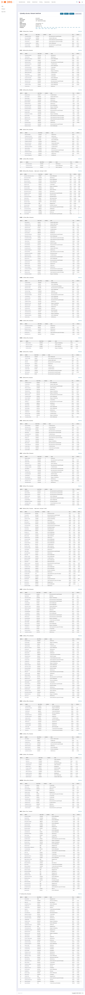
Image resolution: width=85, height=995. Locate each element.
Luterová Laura (27, 802)
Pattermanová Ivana (28, 260)
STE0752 (39, 82)
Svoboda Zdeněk (27, 571)
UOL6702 (38, 919)
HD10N (52, 28)
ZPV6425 (38, 668)
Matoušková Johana (28, 58)
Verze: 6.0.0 (20, 993)
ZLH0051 (40, 201)
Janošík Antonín (28, 723)
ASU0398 (40, 151)
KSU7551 (39, 260)
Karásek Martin (27, 611)
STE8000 (36, 566)
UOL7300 (38, 695)
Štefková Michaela (28, 72)
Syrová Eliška (27, 950)
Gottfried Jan (28, 769)
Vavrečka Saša (27, 838)
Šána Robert (27, 435)
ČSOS (82, 993)
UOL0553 (39, 122)
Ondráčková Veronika (28, 253)
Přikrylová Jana (27, 117)
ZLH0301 (39, 463)
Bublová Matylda (27, 862)
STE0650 (39, 105)
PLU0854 (39, 79)
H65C (46, 28)
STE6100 (39, 709)
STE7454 (39, 298)
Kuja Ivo (26, 909)
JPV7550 (38, 977)
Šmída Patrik (27, 854)
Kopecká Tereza (28, 46)
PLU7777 (39, 255)
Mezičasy (80, 31)
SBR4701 (40, 766)
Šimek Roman (27, 564)
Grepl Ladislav (27, 644)
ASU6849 (38, 642)
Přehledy (71, 13)
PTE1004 (41, 854)
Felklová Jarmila (28, 310)
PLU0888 (39, 63)
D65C (62, 27)
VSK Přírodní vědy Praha (54, 957)
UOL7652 (39, 267)
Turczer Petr (27, 515)
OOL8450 (39, 900)
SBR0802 (38, 403)
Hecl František (27, 492)
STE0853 (39, 77)
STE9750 (38, 955)
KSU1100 (36, 361)
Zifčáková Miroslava (28, 979)
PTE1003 (38, 797)
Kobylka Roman (27, 921)
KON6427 (38, 640)
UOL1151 (38, 806)
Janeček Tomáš (27, 861)
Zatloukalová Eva (28, 311)
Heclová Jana (27, 270)
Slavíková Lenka (28, 286)
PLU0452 (39, 144)
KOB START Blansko (53, 196)
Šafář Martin (27, 491)
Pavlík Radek (27, 642)
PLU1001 (36, 368)
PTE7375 (38, 914)
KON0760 (39, 69)
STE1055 (41, 819)
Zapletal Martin (27, 568)
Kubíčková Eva (27, 246)
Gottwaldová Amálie (28, 876)
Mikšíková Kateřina (28, 914)
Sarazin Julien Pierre (28, 938)
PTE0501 (37, 449)
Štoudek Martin (27, 477)
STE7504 (36, 522)
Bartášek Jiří (27, 625)
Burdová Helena (27, 101)
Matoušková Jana (28, 236)
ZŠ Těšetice (52, 334)
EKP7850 (39, 253)
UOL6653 (39, 306)
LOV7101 (38, 675)
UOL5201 (39, 723)
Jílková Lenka (27, 98)
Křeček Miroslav (27, 656)
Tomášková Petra (28, 416)
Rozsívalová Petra (28, 916)
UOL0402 (39, 482)
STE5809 (36, 547)
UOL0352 (40, 134)
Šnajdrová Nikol (27, 828)
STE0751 (39, 58)
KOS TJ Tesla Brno (55, 821)
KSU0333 (39, 465)
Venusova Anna (27, 830)
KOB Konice (53, 69)
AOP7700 (36, 516)
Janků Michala (27, 831)
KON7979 (38, 924)
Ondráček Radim (28, 513)
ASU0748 (38, 398)
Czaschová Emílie (27, 208)
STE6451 (38, 943)
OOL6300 (39, 680)
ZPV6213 (38, 656)
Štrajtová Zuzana (28, 329)
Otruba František (28, 429)
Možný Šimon (27, 957)
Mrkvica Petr (27, 535)
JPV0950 (41, 855)
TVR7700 (38, 909)
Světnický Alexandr (28, 680)
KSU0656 (39, 124)
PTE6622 (38, 681)
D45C (56, 27)
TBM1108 (41, 821)
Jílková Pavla (27, 57)
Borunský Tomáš (28, 606)
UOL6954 (38, 953)
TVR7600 (38, 620)
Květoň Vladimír (27, 683)
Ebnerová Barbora (28, 826)
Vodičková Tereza (28, 964)
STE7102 (38, 604)
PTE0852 (39, 60)
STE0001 (38, 922)
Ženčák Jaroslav (28, 608)
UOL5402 (39, 721)
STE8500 (36, 568)
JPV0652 (39, 117)
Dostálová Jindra (28, 874)
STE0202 (36, 534)
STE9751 (38, 904)
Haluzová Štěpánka (28, 155)
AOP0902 (36, 360)
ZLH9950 (40, 189)
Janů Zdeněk (26, 213)
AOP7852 (39, 248)
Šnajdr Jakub (27, 399)
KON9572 (40, 187)
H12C (68, 27)
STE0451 (39, 139)
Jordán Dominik (27, 807)
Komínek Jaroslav (28, 716)
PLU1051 (38, 802)
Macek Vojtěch (27, 398)
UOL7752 (39, 246)
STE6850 (39, 315)
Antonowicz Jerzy (28, 666)
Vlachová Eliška (27, 187)
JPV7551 (38, 960)
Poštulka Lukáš (27, 496)
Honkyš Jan (27, 580)
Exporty (66, 13)
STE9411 (36, 532)
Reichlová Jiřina (27, 287)
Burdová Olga (27, 972)
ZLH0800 (38, 387)
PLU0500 (37, 425)
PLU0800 (38, 411)
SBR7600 (38, 621)
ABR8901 (36, 578)
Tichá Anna (26, 879)
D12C (39, 27)
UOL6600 (39, 692)
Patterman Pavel (28, 676)
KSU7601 (38, 601)
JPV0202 (39, 497)
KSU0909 (36, 372)
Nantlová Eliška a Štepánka (29, 847)
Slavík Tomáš (27, 654)
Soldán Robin (27, 446)
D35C (53, 27)
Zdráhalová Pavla (28, 900)
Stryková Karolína (28, 124)
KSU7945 (36, 515)
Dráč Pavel (26, 910)
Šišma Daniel (27, 962)
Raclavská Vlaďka (27, 177)
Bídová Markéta (27, 134)
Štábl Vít (26, 361)
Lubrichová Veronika (28, 139)
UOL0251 (40, 191)
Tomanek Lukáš (27, 430)
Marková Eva (27, 258)
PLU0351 (39, 137)
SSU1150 (41, 879)
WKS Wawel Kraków (53, 198)
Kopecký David (27, 537)
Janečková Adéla (28, 144)
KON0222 (39, 905)
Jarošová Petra (27, 282)
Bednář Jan (27, 721)
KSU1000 (38, 807)
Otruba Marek (27, 645)
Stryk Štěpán (27, 468)
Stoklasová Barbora (27, 182)
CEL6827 (38, 661)
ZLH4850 (41, 346)
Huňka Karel (27, 609)
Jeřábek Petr (27, 919)
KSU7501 (38, 616)
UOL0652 (39, 100)
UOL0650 (39, 112)
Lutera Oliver (27, 368)
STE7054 (40, 181)
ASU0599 (39, 106)
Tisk (61, 13)
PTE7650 (38, 931)
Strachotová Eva (28, 313)
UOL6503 (37, 564)
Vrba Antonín (27, 785)
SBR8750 (40, 208)
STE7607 (36, 542)
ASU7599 (38, 928)
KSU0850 (39, 81)
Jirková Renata (27, 243)
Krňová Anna (27, 41)
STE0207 (36, 539)
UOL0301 (39, 461)
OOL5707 (39, 706)
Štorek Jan (27, 437)
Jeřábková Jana (27, 953)
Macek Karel (27, 663)
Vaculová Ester (27, 82)
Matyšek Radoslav (28, 530)
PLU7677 (39, 227)
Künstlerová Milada (28, 330)
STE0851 (41, 857)
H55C (43, 28)
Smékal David (27, 575)
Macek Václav (27, 842)
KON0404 (39, 458)
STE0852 (39, 65)
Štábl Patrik (27, 432)
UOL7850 (38, 952)
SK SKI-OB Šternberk (52, 43)
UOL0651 (39, 103)
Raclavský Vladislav (28, 692)
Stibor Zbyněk (27, 620)
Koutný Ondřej (27, 358)
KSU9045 (40, 213)
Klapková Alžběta (28, 60)
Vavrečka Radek (28, 396)
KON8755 (38, 940)
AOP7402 (38, 606)
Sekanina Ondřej (28, 392)
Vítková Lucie (26, 184)
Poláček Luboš (27, 688)
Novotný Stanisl (28, 764)
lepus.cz (51, 675)
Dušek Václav (27, 628)
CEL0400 (39, 472)
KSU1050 (38, 800)
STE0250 (41, 165)
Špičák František (27, 558)
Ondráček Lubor (27, 867)
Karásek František (28, 466)
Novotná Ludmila (29, 346)
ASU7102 (38, 663)
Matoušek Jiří (27, 522)
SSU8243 (36, 527)
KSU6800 (39, 683)
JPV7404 (38, 671)
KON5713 (39, 716)
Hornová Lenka (26, 205)
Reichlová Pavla (27, 62)
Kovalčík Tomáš (27, 523)
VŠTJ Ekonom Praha (53, 253)
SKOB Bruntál (52, 120)
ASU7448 (38, 625)
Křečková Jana (26, 194)
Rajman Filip (27, 461)
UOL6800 (39, 959)
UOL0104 (39, 504)
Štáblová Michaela (28, 256)
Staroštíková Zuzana (28, 929)
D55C (59, 27)
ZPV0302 (39, 473)
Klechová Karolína (28, 143)
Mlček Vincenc (27, 394)
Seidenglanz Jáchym (28, 501)
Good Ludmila (27, 232)
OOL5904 (39, 713)
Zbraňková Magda (28, 284)
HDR (54, 28)
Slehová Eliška (27, 148)
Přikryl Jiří (26, 671)
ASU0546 (37, 441)
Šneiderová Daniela (28, 151)
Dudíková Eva (27, 332)
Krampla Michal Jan (28, 478)
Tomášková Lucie (28, 823)
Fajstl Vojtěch (27, 449)
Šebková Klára (26, 206)
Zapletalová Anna (28, 804)
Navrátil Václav (27, 640)
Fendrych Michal (27, 542)
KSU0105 (39, 491)
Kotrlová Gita (27, 316)
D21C (50, 27)
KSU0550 (39, 110)
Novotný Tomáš (27, 546)
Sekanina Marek (27, 840)
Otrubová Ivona (27, 227)
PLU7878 (38, 941)
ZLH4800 (40, 764)
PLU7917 (36, 544)
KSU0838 (38, 401)
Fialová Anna (27, 86)
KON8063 (39, 916)
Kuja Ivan (26, 730)
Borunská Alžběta (28, 38)
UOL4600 (40, 761)
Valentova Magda (27, 203)
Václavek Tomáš (27, 547)
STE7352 (39, 284)
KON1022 (38, 788)
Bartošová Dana (27, 931)
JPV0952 (37, 39)
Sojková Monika (27, 981)
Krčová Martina (27, 244)
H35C (37, 28)
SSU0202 (39, 501)
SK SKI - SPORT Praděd (54, 738)
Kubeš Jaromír (27, 718)
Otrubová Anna (27, 94)
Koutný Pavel (27, 659)
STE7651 (38, 972)
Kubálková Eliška (28, 84)
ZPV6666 (39, 282)
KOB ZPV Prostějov (53, 108)
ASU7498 (39, 303)
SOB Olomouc (51, 46)
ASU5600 (39, 707)
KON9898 (40, 212)
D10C (37, 27)
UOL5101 (38, 750)
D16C (45, 27)
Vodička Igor (27, 439)
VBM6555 (39, 225)
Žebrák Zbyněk (27, 675)
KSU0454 (40, 150)
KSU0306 (39, 468)
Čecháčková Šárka (28, 917)
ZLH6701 (38, 690)
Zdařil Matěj (27, 922)
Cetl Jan (26, 360)
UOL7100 (36, 520)
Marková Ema (26, 179)
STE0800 (38, 382)
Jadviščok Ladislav (28, 632)
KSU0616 (37, 435)
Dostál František (27, 585)
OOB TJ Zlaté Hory (59, 167)
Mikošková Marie (28, 125)
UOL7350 (38, 917)
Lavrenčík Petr (27, 947)
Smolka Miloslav (28, 749)
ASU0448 (39, 477)
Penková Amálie (27, 881)
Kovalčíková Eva (27, 248)
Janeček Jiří (27, 661)
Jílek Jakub (26, 551)
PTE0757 (39, 75)
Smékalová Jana (28, 952)
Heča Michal (27, 363)
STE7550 (39, 258)
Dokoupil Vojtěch (28, 668)
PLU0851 (39, 72)
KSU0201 (39, 492)
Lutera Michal (27, 934)
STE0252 (40, 179)
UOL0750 (39, 55)
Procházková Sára (28, 153)
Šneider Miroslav (28, 694)
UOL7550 (38, 964)
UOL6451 (39, 230)
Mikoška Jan (27, 406)
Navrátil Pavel (27, 415)
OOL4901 (38, 749)
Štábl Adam (27, 460)
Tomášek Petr (27, 613)
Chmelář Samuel (27, 886)
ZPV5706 (38, 685)
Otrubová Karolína (28, 63)
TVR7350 (39, 286)
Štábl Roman (27, 616)
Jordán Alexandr (28, 444)
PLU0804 (38, 413)
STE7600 (38, 623)
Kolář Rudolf (27, 578)
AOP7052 (39, 224)
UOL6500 (39, 649)
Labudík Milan (27, 728)
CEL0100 (39, 503)
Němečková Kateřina (28, 146)
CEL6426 (38, 657)
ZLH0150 (41, 167)
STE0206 (39, 499)
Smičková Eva (27, 308)
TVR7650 (41, 866)
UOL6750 (39, 301)
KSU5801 (38, 594)
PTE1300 (41, 835)
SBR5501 (38, 673)
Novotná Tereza (27, 201)
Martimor (51, 907)
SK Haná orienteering (51, 518)
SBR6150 (39, 327)
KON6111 (38, 644)
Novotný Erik (27, 463)
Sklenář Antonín (27, 747)
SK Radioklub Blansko (53, 912)
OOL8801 (36, 518)
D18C (48, 27)
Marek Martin (27, 890)
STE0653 (39, 101)
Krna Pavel (26, 697)
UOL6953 (39, 316)
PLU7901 (38, 630)
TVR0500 (37, 447)
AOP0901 (38, 384)
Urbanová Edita (27, 298)
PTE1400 (41, 852)
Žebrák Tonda (27, 888)
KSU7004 (37, 563)
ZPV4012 (40, 768)
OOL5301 (36, 570)
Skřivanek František (28, 821)
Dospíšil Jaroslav (29, 773)
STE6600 (38, 664)
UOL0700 (38, 389)
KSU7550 (39, 270)
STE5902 (38, 647)
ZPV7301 (38, 611)
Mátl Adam (27, 373)
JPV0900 (36, 370)
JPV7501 (38, 626)
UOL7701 (36, 552)
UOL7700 (38, 632)
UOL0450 (40, 141)
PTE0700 (38, 399)
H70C (49, 28)
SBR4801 (38, 740)
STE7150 (39, 304)
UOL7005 (38, 669)
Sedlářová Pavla (27, 224)
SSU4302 (40, 762)
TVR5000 (38, 742)
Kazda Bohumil (27, 912)
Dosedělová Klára (28, 904)
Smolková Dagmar (28, 943)
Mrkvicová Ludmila (29, 344)
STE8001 (38, 613)
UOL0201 (36, 585)
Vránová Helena (27, 267)
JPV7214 (38, 688)
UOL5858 (39, 325)
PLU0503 (37, 434)
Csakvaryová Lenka (27, 196)
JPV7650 (39, 237)
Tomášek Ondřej (27, 503)
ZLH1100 (38, 787)
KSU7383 (39, 299)
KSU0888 (39, 62)
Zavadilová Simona (27, 210)
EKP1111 (41, 867)
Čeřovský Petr (27, 936)
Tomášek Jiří (27, 657)
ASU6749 (38, 921)
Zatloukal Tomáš (28, 690)
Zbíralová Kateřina (28, 806)
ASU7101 (38, 694)
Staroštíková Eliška (28, 833)
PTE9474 (40, 184)
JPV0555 (39, 115)
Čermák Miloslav (29, 774)
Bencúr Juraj (27, 516)
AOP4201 (40, 776)
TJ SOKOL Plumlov (54, 63)
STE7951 (39, 236)
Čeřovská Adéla (27, 940)
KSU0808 (38, 386)
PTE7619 (38, 628)
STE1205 (41, 843)
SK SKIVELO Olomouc (53, 205)
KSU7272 (39, 244)
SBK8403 (36, 528)
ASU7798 (38, 933)
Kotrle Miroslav (27, 669)
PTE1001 (38, 785)
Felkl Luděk (27, 726)
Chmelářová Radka (28, 237)
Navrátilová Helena (28, 273)
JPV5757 (39, 332)
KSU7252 (39, 294)
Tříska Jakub (27, 835)
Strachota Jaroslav (28, 707)
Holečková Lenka (28, 301)
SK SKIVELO (52, 651)
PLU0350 (39, 146)
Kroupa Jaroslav (29, 768)
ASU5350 (41, 342)
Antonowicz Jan (27, 427)
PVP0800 (38, 957)
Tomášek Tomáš (27, 566)
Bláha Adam (27, 442)
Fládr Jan (26, 852)
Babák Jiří (27, 759)
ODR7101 (38, 596)
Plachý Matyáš (27, 793)
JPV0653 (39, 118)
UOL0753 (39, 57)
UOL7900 (37, 571)
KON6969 (39, 291)
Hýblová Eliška (27, 39)
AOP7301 (36, 523)
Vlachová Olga (27, 291)
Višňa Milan (27, 713)
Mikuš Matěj (27, 404)
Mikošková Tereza (28, 955)
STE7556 (39, 261)
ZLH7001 (36, 546)
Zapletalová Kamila (28, 924)
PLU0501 (37, 429)
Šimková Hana (27, 306)
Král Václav (27, 527)
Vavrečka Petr (27, 573)
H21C (79, 27)
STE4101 (40, 774)
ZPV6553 (39, 243)
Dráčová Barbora (28, 100)
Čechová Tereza (27, 869)
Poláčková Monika (28, 239)
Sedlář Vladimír (28, 776)
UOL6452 (39, 329)
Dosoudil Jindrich (28, 885)
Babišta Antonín (27, 494)
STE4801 (38, 747)
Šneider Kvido (27, 391)
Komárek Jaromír (28, 743)
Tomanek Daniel (27, 525)
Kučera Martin (27, 969)
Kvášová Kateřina (28, 790)
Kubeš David (27, 411)
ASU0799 (39, 70)
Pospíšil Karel (27, 742)
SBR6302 (38, 652)
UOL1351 (41, 878)
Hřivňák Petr (27, 367)
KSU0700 (38, 394)
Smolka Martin (27, 602)
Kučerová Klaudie (28, 77)
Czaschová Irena (28, 327)
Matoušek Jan (27, 356)
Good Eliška (27, 120)
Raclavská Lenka (29, 163)
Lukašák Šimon (27, 534)
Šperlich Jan (27, 470)
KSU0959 (37, 36)
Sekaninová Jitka (28, 926)
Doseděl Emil (27, 709)
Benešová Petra (27, 265)
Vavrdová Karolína (28, 67)
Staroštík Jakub (27, 799)
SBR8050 (39, 232)
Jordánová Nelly (28, 800)
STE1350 (41, 823)
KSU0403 (39, 470)
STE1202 (41, 849)
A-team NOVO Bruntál (51, 578)
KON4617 (38, 745)
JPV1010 (38, 793)
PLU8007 (36, 530)
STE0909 (36, 356)
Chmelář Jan (27, 626)
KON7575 (39, 265)
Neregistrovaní (52, 203)
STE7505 (36, 540)
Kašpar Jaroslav (27, 563)
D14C (42, 27)
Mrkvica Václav (27, 387)
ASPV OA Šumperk (54, 292)
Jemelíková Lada (28, 225)
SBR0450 (40, 155)
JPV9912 (36, 580)
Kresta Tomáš (27, 792)
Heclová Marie (27, 150)
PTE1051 (38, 795)
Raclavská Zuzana (27, 191)
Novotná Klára (26, 199)
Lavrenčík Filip (27, 948)
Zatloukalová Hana (29, 167)
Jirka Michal (27, 528)
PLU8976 (40, 182)
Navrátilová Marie (28, 106)
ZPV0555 (39, 108)
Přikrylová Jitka (27, 272)
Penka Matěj (27, 408)
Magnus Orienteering (54, 70)
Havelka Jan (27, 905)
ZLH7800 (36, 535)
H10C (65, 27)
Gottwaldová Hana (28, 960)
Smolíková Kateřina (28, 268)
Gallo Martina (27, 222)
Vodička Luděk (27, 673)
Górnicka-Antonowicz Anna (29, 175)
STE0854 (39, 84)
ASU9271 (40, 186)
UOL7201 (38, 910)
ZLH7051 (39, 311)
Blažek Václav (28, 766)
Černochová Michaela (29, 137)
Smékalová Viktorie (28, 141)
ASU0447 (39, 480)
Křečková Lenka (27, 186)
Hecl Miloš (26, 601)
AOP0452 (40, 143)
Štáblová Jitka (28, 342)
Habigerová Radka (27, 193)
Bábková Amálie (27, 795)
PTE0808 (38, 404)
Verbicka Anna (27, 850)
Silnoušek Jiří (27, 583)
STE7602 (38, 969)
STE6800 (38, 666)
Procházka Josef (28, 651)
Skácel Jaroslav (28, 745)
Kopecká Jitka (27, 263)
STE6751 (39, 289)
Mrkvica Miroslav (29, 771)
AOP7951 (39, 222)
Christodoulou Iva (28, 928)
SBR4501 (40, 773)
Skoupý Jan (27, 532)
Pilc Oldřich (27, 738)
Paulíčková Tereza (28, 55)
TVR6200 (39, 728)
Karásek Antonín (28, 434)
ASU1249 (41, 842)
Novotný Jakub (27, 413)
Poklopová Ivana (27, 230)
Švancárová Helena (28, 294)
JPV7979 (39, 272)
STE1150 (41, 831)
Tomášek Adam (27, 472)
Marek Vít (26, 401)
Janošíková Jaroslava (29, 325)
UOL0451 (39, 136)
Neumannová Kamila (28, 289)
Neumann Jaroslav (28, 647)
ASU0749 (38, 391)
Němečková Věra (28, 255)
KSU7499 (39, 287)
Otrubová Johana (28, 229)
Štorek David (27, 497)
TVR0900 (41, 864)
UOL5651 (39, 330)
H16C (74, 27)
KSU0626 (37, 444)
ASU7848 (38, 597)
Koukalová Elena (28, 122)
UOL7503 (36, 575)
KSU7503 (38, 614)
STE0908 (41, 816)
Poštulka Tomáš (27, 556)
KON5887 (39, 308)
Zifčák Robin (27, 965)
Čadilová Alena (28, 348)
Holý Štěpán (27, 403)
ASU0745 (38, 392)
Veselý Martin (27, 907)
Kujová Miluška (27, 983)
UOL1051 (38, 790)
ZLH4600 (40, 771)
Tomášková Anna (28, 43)
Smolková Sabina (29, 165)
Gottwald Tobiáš (27, 843)
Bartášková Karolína (28, 70)
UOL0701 (38, 410)
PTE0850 (39, 74)
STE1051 (37, 43)
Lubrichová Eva (27, 261)
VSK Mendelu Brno (53, 225)
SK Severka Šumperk (53, 501)
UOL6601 (38, 687)
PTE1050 (41, 828)
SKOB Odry (51, 596)
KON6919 (38, 609)
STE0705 (38, 408)
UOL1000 (38, 799)
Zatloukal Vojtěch (28, 816)
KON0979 (38, 804)
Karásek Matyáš (28, 473)
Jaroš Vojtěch (27, 685)
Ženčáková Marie (28, 292)
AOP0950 (37, 38)
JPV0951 (37, 41)
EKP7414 (36, 513)
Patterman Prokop (28, 465)
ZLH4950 (41, 344)
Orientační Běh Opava (53, 38)
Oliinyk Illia (26, 561)
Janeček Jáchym (28, 389)
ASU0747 (38, 415)
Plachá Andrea (27, 251)
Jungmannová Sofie (28, 75)
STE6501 (36, 554)
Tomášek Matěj (27, 849)
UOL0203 (37, 549)
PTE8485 (40, 210)
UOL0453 (40, 148)
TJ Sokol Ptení (53, 60)
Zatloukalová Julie (28, 105)
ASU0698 (39, 113)
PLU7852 (39, 229)
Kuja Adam (26, 864)
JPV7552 (39, 239)
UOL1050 (37, 46)
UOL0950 (41, 818)
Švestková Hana (27, 977)
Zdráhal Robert (27, 706)
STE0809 (38, 396)
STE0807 (38, 406)
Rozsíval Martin (27, 788)
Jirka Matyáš (27, 549)
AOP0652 (39, 96)
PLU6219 (39, 718)
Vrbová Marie (27, 74)
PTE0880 (39, 67)
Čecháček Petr (27, 959)
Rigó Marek (27, 596)
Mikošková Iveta (28, 304)
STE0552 (39, 125)
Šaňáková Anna (27, 878)
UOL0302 (39, 478)
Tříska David (27, 797)
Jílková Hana (27, 241)
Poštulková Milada (28, 315)
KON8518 (38, 936)
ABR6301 (39, 711)
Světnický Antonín (28, 382)
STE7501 (36, 559)
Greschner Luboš (28, 597)
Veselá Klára (27, 818)
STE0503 (37, 427)
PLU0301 (39, 466)
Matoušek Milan (27, 599)
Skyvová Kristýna (27, 181)
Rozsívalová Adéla (28, 69)
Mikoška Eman (27, 678)
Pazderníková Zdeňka (28, 113)
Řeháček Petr (27, 652)
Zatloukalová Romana (28, 189)
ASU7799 (39, 273)
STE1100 (41, 890)
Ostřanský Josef (29, 762)
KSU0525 (37, 442)
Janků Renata (27, 296)
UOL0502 (37, 439)
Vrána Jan (26, 695)
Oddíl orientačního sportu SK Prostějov (56, 39)
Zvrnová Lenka (27, 819)
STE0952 (41, 876)
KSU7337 (38, 676)
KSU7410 (36, 525)
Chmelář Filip (27, 370)
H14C (71, 27)
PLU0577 (39, 94)
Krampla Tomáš (27, 687)
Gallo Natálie (27, 96)
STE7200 (36, 583)
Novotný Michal (27, 630)
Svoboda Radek (27, 539)
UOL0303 (39, 938)
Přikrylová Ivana (27, 118)
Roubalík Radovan (28, 714)
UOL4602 (40, 769)
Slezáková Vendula (28, 79)
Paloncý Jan (27, 386)
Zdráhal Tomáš (27, 518)
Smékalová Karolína (28, 136)
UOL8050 (39, 241)
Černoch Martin (27, 425)
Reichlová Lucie (27, 81)
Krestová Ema (27, 845)
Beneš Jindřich (27, 458)
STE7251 (39, 296)
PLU (52, 861)
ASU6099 (39, 313)
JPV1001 (36, 358)
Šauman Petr (27, 945)
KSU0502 (37, 430)
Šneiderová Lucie (28, 303)
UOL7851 (39, 249)
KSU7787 (39, 256)
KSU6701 (38, 599)
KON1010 (36, 365)
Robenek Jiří (27, 410)
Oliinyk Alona (26, 198)
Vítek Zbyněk (27, 681)
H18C (76, 27)
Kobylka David (27, 441)
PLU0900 (36, 367)
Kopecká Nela (27, 112)
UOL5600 (39, 724)
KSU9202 (37, 551)
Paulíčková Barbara (28, 249)
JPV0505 (37, 437)
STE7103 (38, 678)
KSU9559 (40, 193)
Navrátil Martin (27, 618)
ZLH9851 (40, 199)
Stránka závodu (78, 13)
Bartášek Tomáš (28, 480)
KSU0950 (37, 44)
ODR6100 (38, 945)
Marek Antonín (27, 559)
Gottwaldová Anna (28, 855)
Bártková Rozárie (27, 857)
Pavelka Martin (27, 614)
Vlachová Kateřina (27, 212)
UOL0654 (39, 98)
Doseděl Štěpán (27, 499)
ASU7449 (38, 618)
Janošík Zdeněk (28, 724)
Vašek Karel (27, 976)
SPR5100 (38, 738)
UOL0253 (40, 177)
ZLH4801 (40, 759)
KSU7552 (39, 234)
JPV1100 (41, 838)
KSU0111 (39, 494)
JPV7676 (39, 251)
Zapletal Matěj (27, 873)
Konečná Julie (27, 110)
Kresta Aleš (27, 898)
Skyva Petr (26, 554)
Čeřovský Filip (27, 365)
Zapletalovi (27, 971)
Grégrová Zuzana (28, 967)
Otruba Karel (27, 544)
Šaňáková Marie (27, 103)
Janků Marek (27, 604)
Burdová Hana (27, 65)
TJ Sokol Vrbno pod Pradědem (56, 286)
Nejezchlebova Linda (28, 859)
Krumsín (49, 577)
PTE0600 (38, 962)
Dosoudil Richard (28, 883)
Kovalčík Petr (27, 384)
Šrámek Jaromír (27, 594)
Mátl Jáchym (27, 372)
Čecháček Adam (28, 482)
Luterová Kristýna (28, 941)
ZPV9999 (40, 194)
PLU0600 (37, 446)
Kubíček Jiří (27, 649)
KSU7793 (39, 268)
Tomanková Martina (28, 234)
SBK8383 (40, 196)
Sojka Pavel (27, 974)
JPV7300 (38, 659)
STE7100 (38, 602)
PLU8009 (36, 558)
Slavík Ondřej (27, 447)
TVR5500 (39, 730)
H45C (40, 28)
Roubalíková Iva (27, 334)
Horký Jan (26, 520)
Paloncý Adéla (27, 44)
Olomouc (51, 965)
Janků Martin (27, 475)
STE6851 (40, 175)
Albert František (28, 719)
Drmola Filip (27, 582)
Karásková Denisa (28, 108)
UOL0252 (41, 163)
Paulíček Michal (27, 552)
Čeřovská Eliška (27, 824)
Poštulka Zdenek (28, 664)
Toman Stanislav (28, 740)
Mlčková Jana (27, 299)
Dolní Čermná (54, 862)
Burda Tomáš (27, 623)
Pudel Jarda (27, 540)
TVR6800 (38, 654)
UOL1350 (41, 833)
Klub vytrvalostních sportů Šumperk (55, 36)
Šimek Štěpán (27, 504)
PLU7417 (38, 645)
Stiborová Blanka (27, 866)
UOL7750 (39, 263)
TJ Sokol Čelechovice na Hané (56, 472)
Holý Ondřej (27, 621)
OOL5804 (39, 719)
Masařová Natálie (28, 871)
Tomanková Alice (28, 36)
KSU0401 (39, 460)
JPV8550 (40, 206)
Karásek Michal (27, 577)
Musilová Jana (27, 933)
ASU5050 (41, 348)
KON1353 (41, 824)
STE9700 (36, 556)
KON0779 (39, 86)
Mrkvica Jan (27, 787)
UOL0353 (40, 153)
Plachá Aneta (27, 115)
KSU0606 (37, 432)
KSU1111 (36, 373)
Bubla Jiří (26, 902)
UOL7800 (37, 537)
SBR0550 (39, 120)
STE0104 (39, 496)
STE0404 (39, 475)
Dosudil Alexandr (27, 836)
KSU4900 (39, 743)
